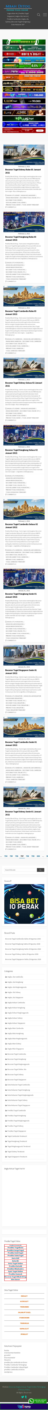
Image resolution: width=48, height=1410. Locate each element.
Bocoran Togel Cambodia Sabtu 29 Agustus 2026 (23, 939)
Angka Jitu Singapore (14, 696)
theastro (7, 1360)
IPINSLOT (24, 1334)
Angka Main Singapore (14, 698)
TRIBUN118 (24, 1323)
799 (32, 856)
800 (38, 856)
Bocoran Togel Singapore (15, 703)
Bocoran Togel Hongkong (15, 270)
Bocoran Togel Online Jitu (30, 198)
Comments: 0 (11, 207)
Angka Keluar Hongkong (15, 265)
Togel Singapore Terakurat (15, 710)
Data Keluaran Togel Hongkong (17, 274)
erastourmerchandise (12, 1353)
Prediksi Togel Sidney (13, 205)
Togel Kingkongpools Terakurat (19, 1146)
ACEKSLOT (24, 1301)
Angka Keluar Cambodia (32, 339)
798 (27, 856)
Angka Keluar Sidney (28, 195)
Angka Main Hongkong (14, 267)
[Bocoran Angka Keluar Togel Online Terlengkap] (17, 8)
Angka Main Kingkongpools (17, 1038)
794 (5, 856)
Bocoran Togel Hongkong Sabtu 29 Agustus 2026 (23, 949)
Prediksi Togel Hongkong (15, 277)
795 (11, 856)
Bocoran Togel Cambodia (32, 341)
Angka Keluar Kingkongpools (18, 1013)
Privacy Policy (24, 1390)
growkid (7, 1355)
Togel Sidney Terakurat (30, 205)
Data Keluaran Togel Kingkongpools (20, 1095)
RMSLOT (24, 1296)
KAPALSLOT (24, 1329)
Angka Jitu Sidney (13, 195)
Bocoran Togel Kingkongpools (19, 1064)
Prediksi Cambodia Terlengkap (15, 1365)
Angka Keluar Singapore (32, 696)
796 (16, 856)
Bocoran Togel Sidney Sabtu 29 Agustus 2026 (21, 954)
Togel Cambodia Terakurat (15, 351)
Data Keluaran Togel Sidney (16, 202)
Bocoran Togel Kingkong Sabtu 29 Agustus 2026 (22, 944)
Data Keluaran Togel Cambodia (17, 346)
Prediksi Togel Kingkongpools (18, 1121)
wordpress (8, 1372)
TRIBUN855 (24, 1307)
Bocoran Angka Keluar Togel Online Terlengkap (27, 1387)
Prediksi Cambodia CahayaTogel (16, 1367)
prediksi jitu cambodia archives (15, 1362)
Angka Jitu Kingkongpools (17, 987)
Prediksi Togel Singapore (15, 708)
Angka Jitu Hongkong (15, 263)
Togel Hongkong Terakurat (16, 279)
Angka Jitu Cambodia (14, 339)
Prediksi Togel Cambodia (14, 348)
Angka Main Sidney (12, 198)
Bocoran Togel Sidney (14, 200)
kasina (6, 1350)
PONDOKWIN (24, 1318)
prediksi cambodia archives (14, 1369)
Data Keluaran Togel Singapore (17, 705)
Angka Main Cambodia (13, 341)
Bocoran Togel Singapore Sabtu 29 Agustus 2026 (23, 959)
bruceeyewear (9, 1357)
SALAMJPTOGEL (24, 1312)
